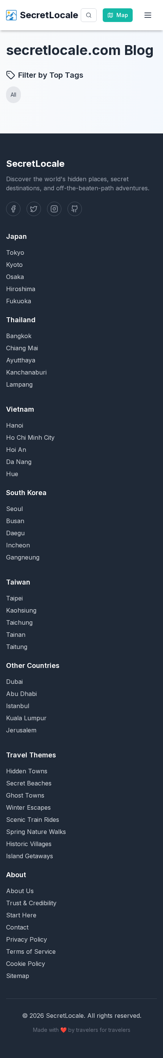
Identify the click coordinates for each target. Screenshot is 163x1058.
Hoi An (16, 449)
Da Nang (18, 462)
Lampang (19, 384)
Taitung (16, 646)
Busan (15, 521)
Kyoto (14, 264)
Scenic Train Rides (32, 819)
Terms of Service (31, 951)
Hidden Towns (26, 771)
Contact (17, 927)
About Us (20, 891)
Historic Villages (29, 844)
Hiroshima (20, 289)
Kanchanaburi (26, 372)
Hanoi (14, 425)
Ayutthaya (20, 360)
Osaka (15, 277)
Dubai (14, 681)
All (13, 94)
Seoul (14, 509)
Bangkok (18, 336)
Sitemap (17, 976)
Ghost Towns (25, 795)
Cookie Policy (25, 963)
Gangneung (22, 557)
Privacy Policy (26, 939)
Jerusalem (21, 730)
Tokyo (15, 252)
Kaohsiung (21, 610)
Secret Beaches (29, 783)
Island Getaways (29, 856)
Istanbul (17, 706)
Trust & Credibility (31, 903)
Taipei (14, 598)
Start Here (21, 915)
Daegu (15, 533)
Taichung (19, 622)
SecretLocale (49, 14)
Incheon (18, 545)
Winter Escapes (28, 807)
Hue (12, 474)
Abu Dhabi (21, 693)
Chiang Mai (22, 348)
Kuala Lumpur (26, 718)
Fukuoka (18, 301)
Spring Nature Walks (36, 831)
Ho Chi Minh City (30, 437)
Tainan (15, 634)
